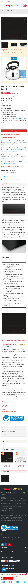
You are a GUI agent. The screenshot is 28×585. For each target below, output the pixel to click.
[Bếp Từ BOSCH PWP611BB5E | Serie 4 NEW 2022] (21, 458)
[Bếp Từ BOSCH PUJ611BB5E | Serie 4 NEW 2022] (7, 457)
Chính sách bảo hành (20, 118)
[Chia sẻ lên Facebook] (2, 176)
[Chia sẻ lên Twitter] (5, 176)
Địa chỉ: (3, 497)
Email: (4, 409)
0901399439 (10, 510)
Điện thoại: (5, 405)
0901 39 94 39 (10, 568)
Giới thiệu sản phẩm (6, 108)
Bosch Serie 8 (5, 172)
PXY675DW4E (13, 172)
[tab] (14, 184)
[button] (14, 184)
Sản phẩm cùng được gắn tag (8, 170)
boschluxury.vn (9, 523)
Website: (3, 523)
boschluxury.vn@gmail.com (11, 513)
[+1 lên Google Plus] (7, 176)
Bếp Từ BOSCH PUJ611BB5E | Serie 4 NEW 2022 (11, 461)
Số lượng (3, 127)
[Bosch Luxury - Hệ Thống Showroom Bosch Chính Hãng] (11, 5)
